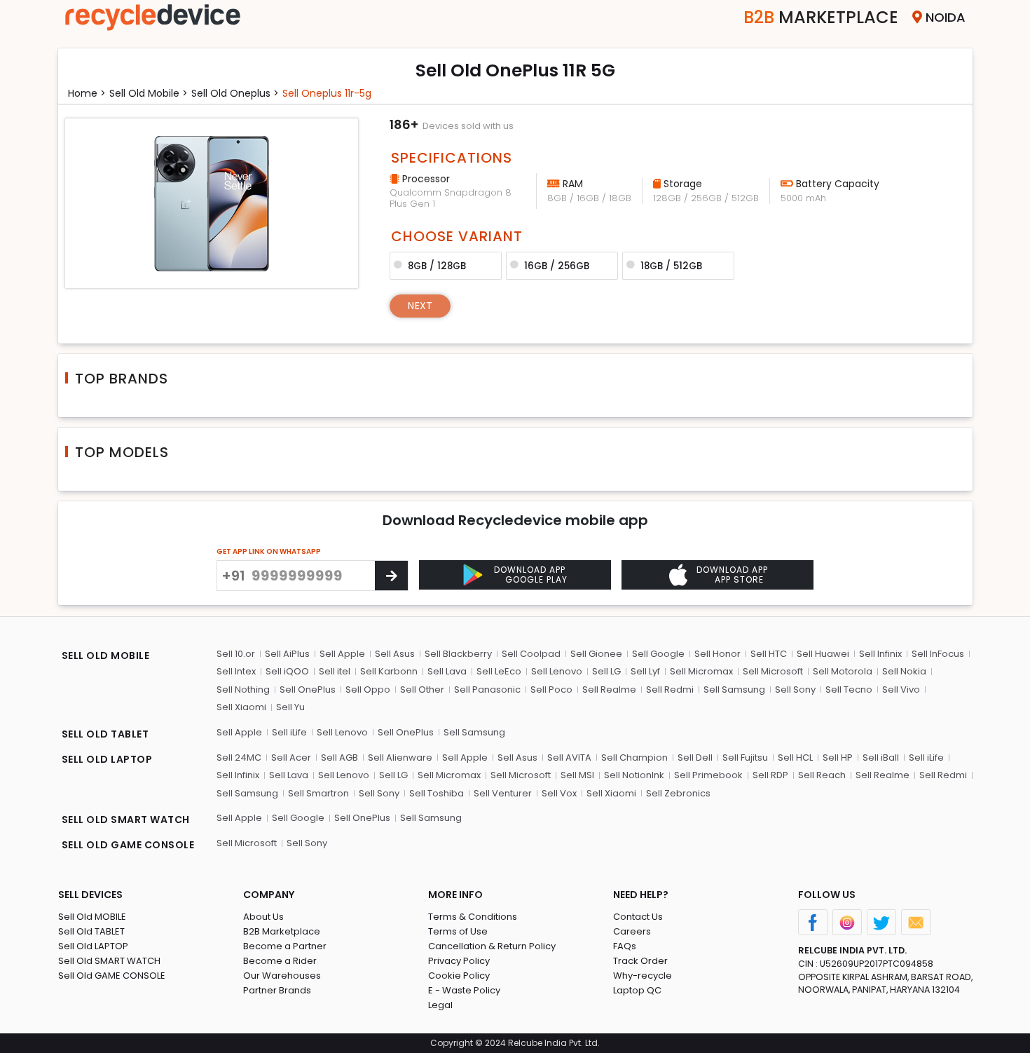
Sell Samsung (734, 689)
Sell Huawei (823, 653)
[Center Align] (391, 575)
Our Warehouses (282, 975)
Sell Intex (236, 671)
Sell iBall (881, 757)
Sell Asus (395, 653)
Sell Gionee (596, 653)
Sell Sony (795, 689)
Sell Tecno (848, 689)
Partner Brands (277, 990)
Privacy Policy (459, 960)
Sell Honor (717, 653)
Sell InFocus (938, 653)
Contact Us (638, 916)
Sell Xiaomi (241, 707)
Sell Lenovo (556, 671)
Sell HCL (795, 757)
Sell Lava (447, 671)
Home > (87, 93)
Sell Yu (290, 707)
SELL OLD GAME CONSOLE (128, 845)
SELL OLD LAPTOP (107, 759)
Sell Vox (559, 793)
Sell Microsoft (773, 671)
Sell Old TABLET (91, 931)
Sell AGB (339, 757)
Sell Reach (822, 775)
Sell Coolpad (531, 653)
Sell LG (606, 671)
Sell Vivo (901, 689)
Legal (440, 1005)
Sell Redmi (670, 689)
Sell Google (658, 653)
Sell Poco (551, 689)
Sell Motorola (842, 671)
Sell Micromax (701, 671)
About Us (263, 916)
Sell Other (422, 689)
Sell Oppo (367, 689)
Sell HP (838, 757)
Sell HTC (768, 653)
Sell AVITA (569, 757)
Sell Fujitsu (745, 757)
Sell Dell (695, 757)
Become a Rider (280, 960)
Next (420, 306)
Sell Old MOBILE (92, 916)
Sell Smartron (318, 793)
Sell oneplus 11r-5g (326, 93)
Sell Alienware (400, 757)
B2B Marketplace (281, 931)
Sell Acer (291, 757)
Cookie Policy (459, 975)
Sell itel (334, 671)
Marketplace (820, 17)
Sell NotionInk (634, 775)
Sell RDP (770, 775)
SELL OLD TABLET (105, 734)
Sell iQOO (287, 671)
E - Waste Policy (464, 990)
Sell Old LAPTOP (93, 946)
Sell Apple (342, 653)
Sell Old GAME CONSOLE (111, 975)
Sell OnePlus (308, 689)
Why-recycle (642, 975)
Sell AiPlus (287, 653)
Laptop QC (637, 990)
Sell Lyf (645, 671)
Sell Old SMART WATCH (109, 960)
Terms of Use (458, 931)
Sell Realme (609, 689)
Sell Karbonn (389, 671)
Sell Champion (634, 757)
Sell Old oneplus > (235, 93)
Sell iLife (289, 732)
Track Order (640, 960)
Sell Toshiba (436, 793)
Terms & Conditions (472, 916)
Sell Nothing (243, 689)
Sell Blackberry (458, 653)
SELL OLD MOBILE (106, 655)
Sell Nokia (904, 671)
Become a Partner (285, 946)
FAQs (624, 946)
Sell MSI (577, 775)
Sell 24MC (239, 757)
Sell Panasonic (487, 689)
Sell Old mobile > (148, 93)
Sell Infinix (880, 653)
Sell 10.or (236, 653)
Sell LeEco (498, 671)
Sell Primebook (708, 775)
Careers (632, 931)
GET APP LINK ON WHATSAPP (269, 551)
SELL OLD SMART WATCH (126, 820)
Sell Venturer (503, 793)
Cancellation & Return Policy (492, 946)
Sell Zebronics (678, 793)
